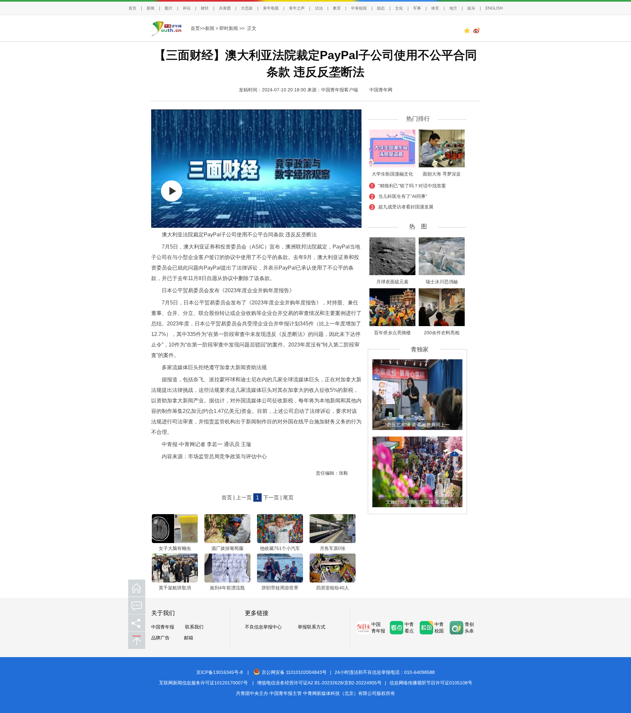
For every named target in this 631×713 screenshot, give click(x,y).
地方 (453, 8)
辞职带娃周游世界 (280, 587)
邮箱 (188, 637)
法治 (319, 8)
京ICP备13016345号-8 (219, 672)
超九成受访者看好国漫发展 (405, 206)
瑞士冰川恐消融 (442, 281)
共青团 (225, 8)
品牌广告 (160, 637)
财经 (205, 8)
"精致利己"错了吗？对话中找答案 (412, 185)
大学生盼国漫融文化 (392, 174)
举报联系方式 (311, 627)
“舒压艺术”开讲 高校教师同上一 (417, 424)
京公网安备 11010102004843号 (294, 672)
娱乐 (471, 8)
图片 (169, 8)
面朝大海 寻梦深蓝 (442, 174)
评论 (187, 8)
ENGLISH (494, 8)
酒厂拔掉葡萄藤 (227, 548)
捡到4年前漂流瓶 (227, 587)
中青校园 (359, 8)
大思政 (247, 8)
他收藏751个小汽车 (280, 548)
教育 (337, 8)
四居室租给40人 (332, 587)
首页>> (198, 28)
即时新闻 (229, 28)
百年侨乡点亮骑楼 (392, 332)
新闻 (150, 8)
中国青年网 (380, 89)
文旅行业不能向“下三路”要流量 (417, 502)
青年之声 (297, 8)
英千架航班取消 (175, 587)
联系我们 (194, 627)
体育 (435, 8)
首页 (132, 8)
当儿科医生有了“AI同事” (402, 196)
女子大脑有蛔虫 (175, 548)
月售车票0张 (332, 548)
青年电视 (271, 8)
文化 (399, 8)
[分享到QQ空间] (468, 31)
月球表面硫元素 (392, 281)
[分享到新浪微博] (476, 31)
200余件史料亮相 (441, 332)
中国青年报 (162, 627)
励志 (381, 8)
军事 (417, 8)
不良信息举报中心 (263, 627)
